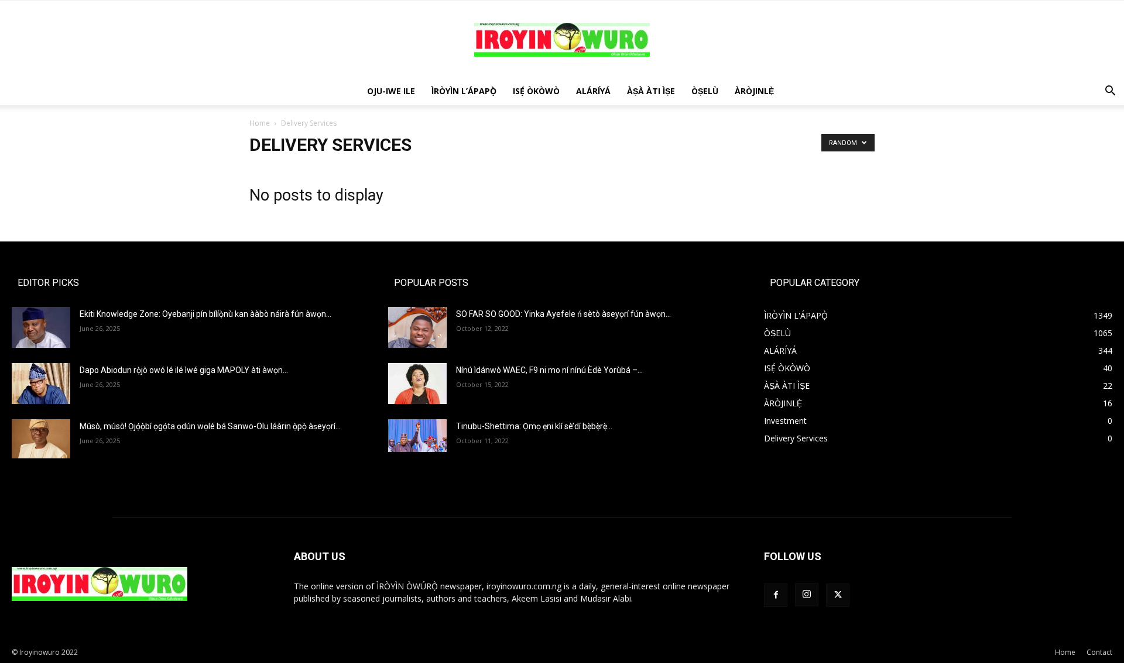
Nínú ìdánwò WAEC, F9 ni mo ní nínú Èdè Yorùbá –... (549, 370)
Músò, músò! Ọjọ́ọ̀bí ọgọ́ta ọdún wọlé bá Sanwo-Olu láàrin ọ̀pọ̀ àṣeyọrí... (210, 426)
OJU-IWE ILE (391, 90)
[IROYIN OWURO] (562, 40)
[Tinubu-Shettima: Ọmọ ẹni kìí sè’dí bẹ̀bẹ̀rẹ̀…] (417, 435)
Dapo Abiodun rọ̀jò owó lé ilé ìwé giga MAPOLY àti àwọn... (184, 370)
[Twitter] (837, 595)
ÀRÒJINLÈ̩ (754, 90)
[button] (1110, 92)
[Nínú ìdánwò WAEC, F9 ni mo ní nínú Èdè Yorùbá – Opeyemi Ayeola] (417, 383)
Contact (1099, 652)
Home (259, 123)
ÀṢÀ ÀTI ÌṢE (651, 90)
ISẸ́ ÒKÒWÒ (536, 90)
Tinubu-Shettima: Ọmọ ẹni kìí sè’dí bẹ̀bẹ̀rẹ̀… (534, 426)
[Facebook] (775, 595)
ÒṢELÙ (704, 90)
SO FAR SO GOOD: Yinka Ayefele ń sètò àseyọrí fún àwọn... (563, 314)
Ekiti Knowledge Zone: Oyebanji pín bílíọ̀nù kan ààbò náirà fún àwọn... (205, 314)
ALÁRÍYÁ (593, 90)
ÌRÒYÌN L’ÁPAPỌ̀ (463, 90)
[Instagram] (806, 594)
